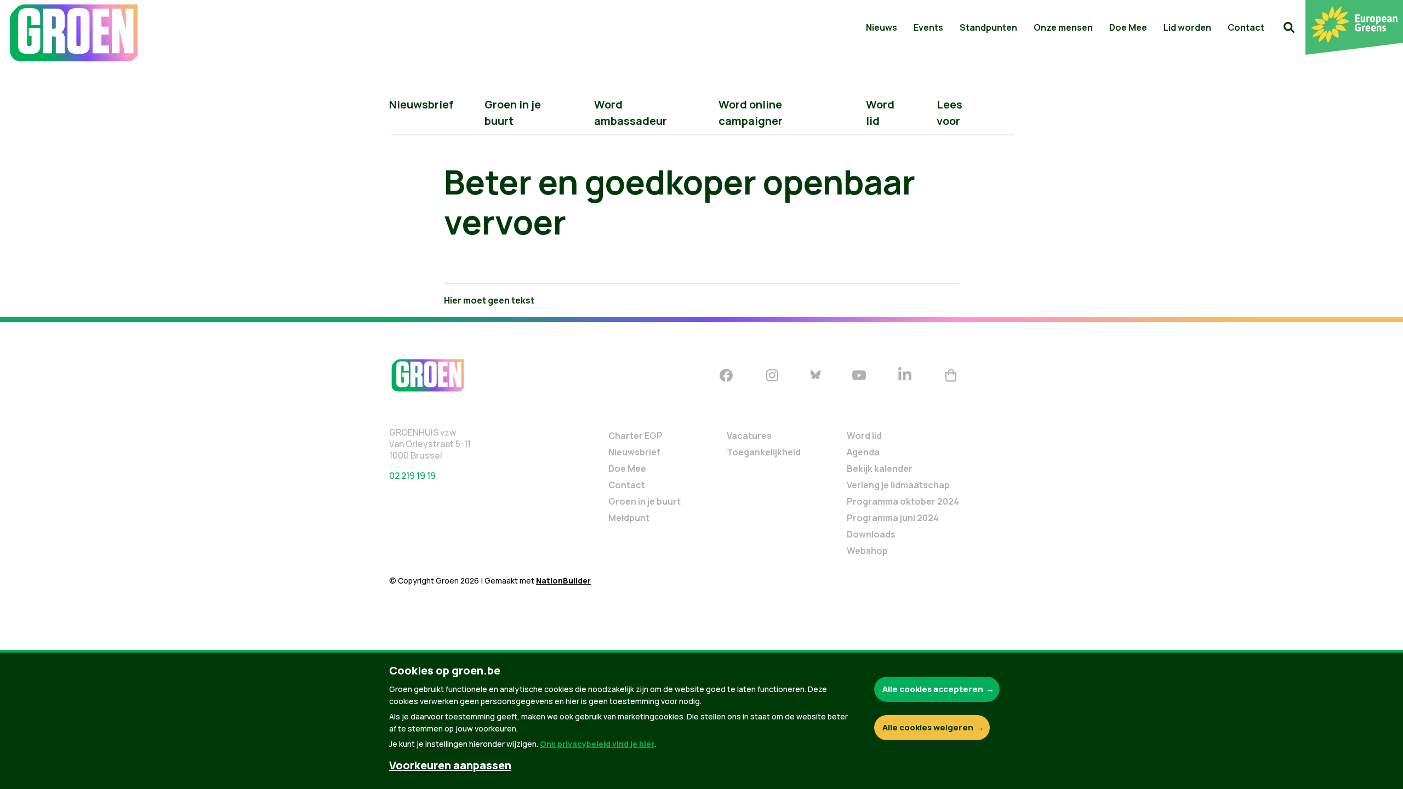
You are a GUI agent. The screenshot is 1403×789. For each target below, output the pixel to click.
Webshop (867, 551)
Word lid (864, 436)
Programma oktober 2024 (903, 501)
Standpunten (988, 27)
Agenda (863, 452)
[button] (1289, 27)
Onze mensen (1063, 27)
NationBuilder (563, 580)
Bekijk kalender (879, 468)
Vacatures (749, 436)
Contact (1246, 27)
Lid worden (1187, 27)
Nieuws (881, 27)
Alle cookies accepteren (932, 689)
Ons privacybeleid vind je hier (597, 744)
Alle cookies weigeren (927, 727)
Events (928, 27)
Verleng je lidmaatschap (898, 485)
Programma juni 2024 (893, 518)
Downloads (871, 534)
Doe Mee (1128, 27)
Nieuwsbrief (421, 104)
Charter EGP (635, 436)
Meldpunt (628, 518)
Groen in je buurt (644, 501)
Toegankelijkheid (764, 452)
